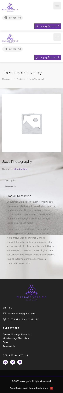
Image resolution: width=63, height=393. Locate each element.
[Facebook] (5, 362)
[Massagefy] (10, 7)
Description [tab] (10, 180)
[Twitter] (12, 362)
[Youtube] (19, 362)
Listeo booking (19, 169)
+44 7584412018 (49, 26)
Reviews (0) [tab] (10, 186)
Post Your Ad (14, 17)
